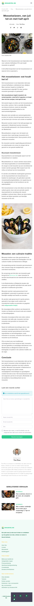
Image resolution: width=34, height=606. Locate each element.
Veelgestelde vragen (7, 561)
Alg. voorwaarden (6, 585)
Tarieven (4, 579)
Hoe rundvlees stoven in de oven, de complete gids (24, 496)
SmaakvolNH (5, 9)
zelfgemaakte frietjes (10, 305)
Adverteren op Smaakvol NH (9, 587)
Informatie (11, 24)
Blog (12, 9)
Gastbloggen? (5, 551)
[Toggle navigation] (31, 3)
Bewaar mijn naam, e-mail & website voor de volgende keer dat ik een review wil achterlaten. (18, 431)
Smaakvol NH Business (8, 569)
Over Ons (4, 545)
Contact (4, 547)
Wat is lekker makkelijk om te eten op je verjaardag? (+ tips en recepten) (23, 509)
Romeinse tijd (13, 275)
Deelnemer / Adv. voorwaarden (10, 583)
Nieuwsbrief (5, 549)
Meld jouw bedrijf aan (7, 559)
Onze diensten (5, 577)
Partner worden (6, 581)
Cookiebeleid (5, 567)
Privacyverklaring (6, 563)
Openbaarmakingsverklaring (9, 565)
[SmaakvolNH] (9, 3)
